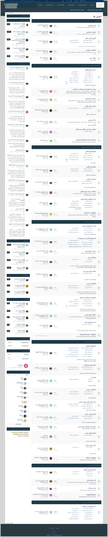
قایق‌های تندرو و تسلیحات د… (42, 426)
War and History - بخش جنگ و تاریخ (91, 65)
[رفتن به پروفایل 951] (50, 122)
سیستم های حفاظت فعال (73, 232)
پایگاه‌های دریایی (87, 404)
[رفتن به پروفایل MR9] (50, 25)
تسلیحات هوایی (91, 179)
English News (91, 495)
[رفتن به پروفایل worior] (25, 393)
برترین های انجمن (82, 5)
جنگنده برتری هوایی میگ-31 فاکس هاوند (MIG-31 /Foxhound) (18, 40)
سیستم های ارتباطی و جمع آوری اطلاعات (73, 285)
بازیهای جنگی (88, 514)
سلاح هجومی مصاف (44, 58)
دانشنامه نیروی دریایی (18, 291)
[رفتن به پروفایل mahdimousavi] (50, 488)
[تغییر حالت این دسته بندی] (33, 20)
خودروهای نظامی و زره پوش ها (87, 238)
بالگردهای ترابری (73, 169)
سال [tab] (15, 375)
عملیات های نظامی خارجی (73, 108)
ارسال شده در (13, 141)
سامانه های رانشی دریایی (73, 418)
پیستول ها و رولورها (73, 301)
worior (21, 392)
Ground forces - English (88, 335)
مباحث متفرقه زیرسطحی (73, 369)
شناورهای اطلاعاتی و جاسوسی (73, 356)
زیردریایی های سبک (87, 369)
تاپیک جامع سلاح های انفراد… (41, 303)
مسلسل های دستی (87, 301)
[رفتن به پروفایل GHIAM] (25, 411)
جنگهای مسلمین (87, 76)
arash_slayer (19, 262)
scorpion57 (42, 140)
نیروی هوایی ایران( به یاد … (42, 41)
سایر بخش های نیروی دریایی (87, 402)
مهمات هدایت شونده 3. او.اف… (41, 261)
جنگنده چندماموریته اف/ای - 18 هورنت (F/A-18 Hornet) (16, 224)
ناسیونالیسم (75, 510)
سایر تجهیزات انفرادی (73, 306)
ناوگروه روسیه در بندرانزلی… (42, 448)
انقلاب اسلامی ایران (87, 508)
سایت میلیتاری (49, 5)
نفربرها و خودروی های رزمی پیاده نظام (86, 242)
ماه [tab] (21, 375)
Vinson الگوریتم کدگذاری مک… (41, 287)
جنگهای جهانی (74, 72)
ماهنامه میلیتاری (91, 32)
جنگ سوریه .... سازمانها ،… (42, 131)
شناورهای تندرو (88, 352)
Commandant (18, 293)
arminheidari (20, 397)
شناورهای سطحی (91, 346)
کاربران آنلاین (71, 5)
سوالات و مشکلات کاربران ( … (42, 488)
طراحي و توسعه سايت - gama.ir (54, 535)
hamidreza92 (25, 434)
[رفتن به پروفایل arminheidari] (25, 397)
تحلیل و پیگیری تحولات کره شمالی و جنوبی (16, 194)
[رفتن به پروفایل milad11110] (27, 32)
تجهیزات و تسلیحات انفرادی (88, 298)
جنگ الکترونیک (88, 288)
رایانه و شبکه (92, 488)
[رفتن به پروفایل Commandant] (27, 292)
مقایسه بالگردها (74, 171)
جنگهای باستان (74, 74)
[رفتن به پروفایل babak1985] (27, 304)
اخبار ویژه (89, 476)
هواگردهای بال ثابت (73, 379)
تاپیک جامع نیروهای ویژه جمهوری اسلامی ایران (19, 317)
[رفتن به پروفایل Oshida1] (50, 132)
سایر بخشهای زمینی (90, 322)
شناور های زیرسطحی (90, 365)
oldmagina (42, 482)
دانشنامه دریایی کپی (87, 408)
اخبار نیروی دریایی (90, 445)
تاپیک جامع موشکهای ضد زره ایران (18, 24)
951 (44, 123)
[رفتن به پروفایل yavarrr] (50, 214)
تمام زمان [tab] (9, 375)
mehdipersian (42, 230)
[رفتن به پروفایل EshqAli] (50, 32)
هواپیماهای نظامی (90, 151)
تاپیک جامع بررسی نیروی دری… (41, 404)
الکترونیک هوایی (87, 203)
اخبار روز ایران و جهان (90, 470)
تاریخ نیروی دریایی (90, 433)
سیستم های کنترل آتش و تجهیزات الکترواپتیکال (73, 288)
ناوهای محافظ (88, 350)
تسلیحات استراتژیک (87, 82)
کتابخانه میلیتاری (91, 50)
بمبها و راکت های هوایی (86, 183)
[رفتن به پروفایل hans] (27, 24)
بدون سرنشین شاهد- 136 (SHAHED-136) (16, 165)
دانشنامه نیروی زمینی (86, 324)
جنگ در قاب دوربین (73, 82)
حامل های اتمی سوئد (43, 90)
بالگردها (89, 379)
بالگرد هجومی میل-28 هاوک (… (41, 170)
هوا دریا (93, 377)
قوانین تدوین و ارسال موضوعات (94, 10)
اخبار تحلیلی (88, 474)
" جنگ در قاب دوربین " (43, 76)
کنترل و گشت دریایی (73, 157)
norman (19, 436)
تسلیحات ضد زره (87, 232)
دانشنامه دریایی (74, 406)
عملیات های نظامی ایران (86, 108)
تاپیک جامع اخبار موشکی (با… (41, 471)
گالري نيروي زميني (73, 40)
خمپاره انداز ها (88, 261)
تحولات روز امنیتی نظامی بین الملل (86, 129)
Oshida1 (43, 133)
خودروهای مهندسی (73, 240)
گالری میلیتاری (60, 5)
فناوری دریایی (74, 416)
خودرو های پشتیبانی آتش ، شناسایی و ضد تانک (86, 244)
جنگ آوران (75, 76)
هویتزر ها (89, 259)
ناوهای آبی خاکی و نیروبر (86, 356)
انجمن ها (100, 5)
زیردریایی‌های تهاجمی (72, 367)
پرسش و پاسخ (74, 517)
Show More (18, 424)
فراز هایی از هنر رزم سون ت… (42, 99)
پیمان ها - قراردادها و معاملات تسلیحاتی (84, 89)
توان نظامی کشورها (73, 80)
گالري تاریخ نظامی (73, 42)
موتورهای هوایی (74, 203)
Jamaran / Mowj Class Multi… (40, 457)
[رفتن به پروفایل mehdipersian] (50, 229)
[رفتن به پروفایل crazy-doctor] (27, 286)
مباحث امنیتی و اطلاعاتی (73, 512)
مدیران (92, 5)
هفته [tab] (27, 375)
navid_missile (18, 326)
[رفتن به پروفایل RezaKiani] (50, 91)
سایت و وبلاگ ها (87, 517)
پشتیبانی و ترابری (87, 155)
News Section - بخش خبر (94, 465)
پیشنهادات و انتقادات (73, 519)
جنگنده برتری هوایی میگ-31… (41, 156)
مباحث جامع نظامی (90, 70)
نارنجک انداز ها (88, 306)
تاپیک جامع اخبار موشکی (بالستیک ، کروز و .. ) (19, 32)
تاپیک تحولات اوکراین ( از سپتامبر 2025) (19, 48)
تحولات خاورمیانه (87, 131)
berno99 (21, 366)
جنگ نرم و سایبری (73, 78)
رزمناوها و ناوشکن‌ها (73, 348)
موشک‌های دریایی (73, 391)
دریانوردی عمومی (87, 418)
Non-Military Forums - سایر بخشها (91, 502)
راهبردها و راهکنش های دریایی (87, 427)
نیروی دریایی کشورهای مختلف (86, 406)
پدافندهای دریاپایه (87, 394)
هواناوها (89, 381)
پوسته (57, 528)
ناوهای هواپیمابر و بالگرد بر (86, 348)
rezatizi (20, 312)
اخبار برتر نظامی (20, 267)
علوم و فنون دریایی (90, 414)
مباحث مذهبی (74, 508)
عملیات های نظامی (90, 106)
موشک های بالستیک (87, 273)
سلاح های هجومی (87, 299)
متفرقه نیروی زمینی (90, 315)
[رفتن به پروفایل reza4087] (27, 331)
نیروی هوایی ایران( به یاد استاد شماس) (19, 303)
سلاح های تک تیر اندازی (86, 303)
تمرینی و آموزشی (87, 159)
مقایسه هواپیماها (73, 159)
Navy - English (91, 458)
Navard (43, 111)
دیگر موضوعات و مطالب (89, 506)
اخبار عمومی (74, 471)
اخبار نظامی (88, 471)
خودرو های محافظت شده (86, 246)
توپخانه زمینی (92, 257)
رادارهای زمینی (88, 285)
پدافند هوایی (88, 201)
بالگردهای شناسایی (87, 171)
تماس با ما (51, 528)
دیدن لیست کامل (15, 429)
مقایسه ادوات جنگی (73, 230)
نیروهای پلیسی (88, 512)
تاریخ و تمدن (88, 72)
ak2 (44, 59)
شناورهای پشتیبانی (87, 354)
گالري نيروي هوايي (87, 40)
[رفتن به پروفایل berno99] (26, 366)
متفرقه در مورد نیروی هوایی (88, 191)
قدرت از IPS (54, 533)
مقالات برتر (93, 58)
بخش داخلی (98, 21)
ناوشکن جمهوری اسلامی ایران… (41, 481)
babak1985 (19, 306)
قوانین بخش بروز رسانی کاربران (77, 10)
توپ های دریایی (87, 391)
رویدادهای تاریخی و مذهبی (86, 510)
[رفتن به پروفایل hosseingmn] (27, 40)
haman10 (43, 459)
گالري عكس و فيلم (90, 38)
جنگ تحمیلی (92, 120)
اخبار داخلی (89, 447)
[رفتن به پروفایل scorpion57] (50, 141)
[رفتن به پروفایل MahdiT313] (50, 99)
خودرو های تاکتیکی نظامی (73, 244)
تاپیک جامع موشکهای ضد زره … (41, 229)
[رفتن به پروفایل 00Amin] (50, 495)
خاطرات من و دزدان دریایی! (42, 417)
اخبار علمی (75, 474)
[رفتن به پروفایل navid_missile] (27, 325)
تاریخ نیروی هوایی (87, 205)
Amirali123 (20, 406)
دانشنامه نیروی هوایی (43, 203)
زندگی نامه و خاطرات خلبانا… (42, 121)
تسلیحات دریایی (91, 390)
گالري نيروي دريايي (87, 42)
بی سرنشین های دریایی (73, 354)
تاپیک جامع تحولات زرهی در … (41, 251)
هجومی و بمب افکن (87, 157)
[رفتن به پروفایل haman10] (50, 458)
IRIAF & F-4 (20, 331)
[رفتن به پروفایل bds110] (50, 368)
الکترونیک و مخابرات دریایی (86, 416)
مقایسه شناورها (74, 352)
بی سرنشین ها (74, 153)
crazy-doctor (19, 286)
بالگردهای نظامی (91, 167)
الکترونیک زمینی (91, 284)
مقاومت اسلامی (88, 78)
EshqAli (43, 33)
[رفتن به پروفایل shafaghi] (50, 192)
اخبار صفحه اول (91, 480)
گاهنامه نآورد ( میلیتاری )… (42, 31)
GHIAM (21, 410)
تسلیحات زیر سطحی (73, 394)
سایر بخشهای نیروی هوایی (88, 199)
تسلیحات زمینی (88, 228)
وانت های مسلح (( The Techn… (41, 241)
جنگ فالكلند (45, 436)
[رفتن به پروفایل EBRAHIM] (27, 268)
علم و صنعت (74, 514)
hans (21, 27)
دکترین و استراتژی (90, 99)
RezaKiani (43, 92)
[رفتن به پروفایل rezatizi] (27, 311)
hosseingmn (19, 43)
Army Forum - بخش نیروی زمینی (93, 222)
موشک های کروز (74, 273)
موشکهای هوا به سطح (72, 181)
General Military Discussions (86, 140)
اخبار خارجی (74, 447)
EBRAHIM (19, 269)
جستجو (40, 5)
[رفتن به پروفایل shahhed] (27, 112)
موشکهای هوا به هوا (87, 181)
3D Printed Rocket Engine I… (41, 213)
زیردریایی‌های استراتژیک (86, 367)
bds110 (44, 369)
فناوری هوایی (74, 201)
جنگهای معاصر (88, 74)
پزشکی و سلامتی (87, 519)
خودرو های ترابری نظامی (73, 242)
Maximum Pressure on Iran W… (40, 494)
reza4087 (19, 332)
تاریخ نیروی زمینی (87, 230)
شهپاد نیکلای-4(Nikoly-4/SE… (41, 352)
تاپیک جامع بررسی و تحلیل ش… (41, 315)
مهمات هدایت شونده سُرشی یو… (41, 182)
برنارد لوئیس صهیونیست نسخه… (41, 511)
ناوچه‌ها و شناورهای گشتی (73, 350)
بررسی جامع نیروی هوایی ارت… (41, 192)
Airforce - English (90, 213)
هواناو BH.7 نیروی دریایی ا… (42, 380)
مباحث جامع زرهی (90, 251)
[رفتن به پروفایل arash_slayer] (27, 260)
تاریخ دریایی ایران (87, 435)
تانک (90, 240)
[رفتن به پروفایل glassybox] (50, 449)
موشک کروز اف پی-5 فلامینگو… (41, 274)
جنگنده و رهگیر (88, 153)
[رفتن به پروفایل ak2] (50, 58)
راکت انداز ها (74, 259)
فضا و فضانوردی (74, 205)
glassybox (42, 449)
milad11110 (20, 34)
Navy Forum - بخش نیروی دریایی (93, 342)
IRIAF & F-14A (20, 324)
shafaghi (43, 193)
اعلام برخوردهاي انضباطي (43, 25)
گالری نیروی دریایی (19, 310)
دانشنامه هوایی (88, 207)
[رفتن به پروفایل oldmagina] (50, 481)
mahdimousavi (41, 489)
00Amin (43, 496)
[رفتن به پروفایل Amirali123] (25, 406)
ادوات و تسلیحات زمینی (89, 226)
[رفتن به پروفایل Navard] (50, 110)
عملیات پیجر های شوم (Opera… (41, 110)
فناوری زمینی (74, 228)
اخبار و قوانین (92, 26)
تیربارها (75, 299)
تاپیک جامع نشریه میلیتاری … (41, 51)
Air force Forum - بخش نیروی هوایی (91, 147)
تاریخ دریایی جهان (73, 435)
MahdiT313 (42, 100)
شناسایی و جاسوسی (73, 155)
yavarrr (43, 215)
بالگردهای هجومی (87, 169)
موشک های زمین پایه (89, 271)
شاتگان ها (75, 303)
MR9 (44, 26)
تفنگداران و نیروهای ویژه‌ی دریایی (73, 404)
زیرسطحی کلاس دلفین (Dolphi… (41, 368)
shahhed (20, 113)
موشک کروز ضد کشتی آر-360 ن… (41, 392)
